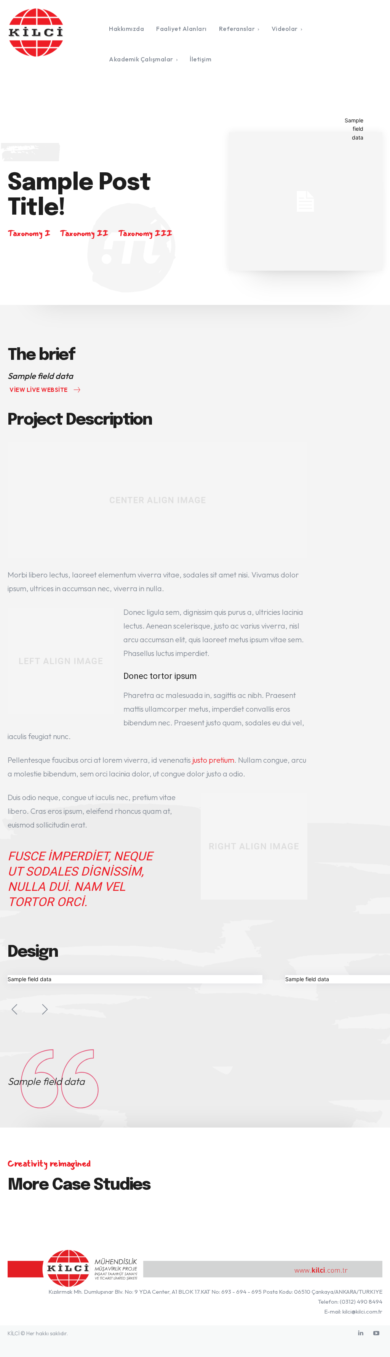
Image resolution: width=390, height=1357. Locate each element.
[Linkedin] (360, 1333)
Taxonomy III (145, 233)
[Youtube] (376, 1333)
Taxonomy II (84, 233)
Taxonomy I (29, 233)
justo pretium (213, 760)
